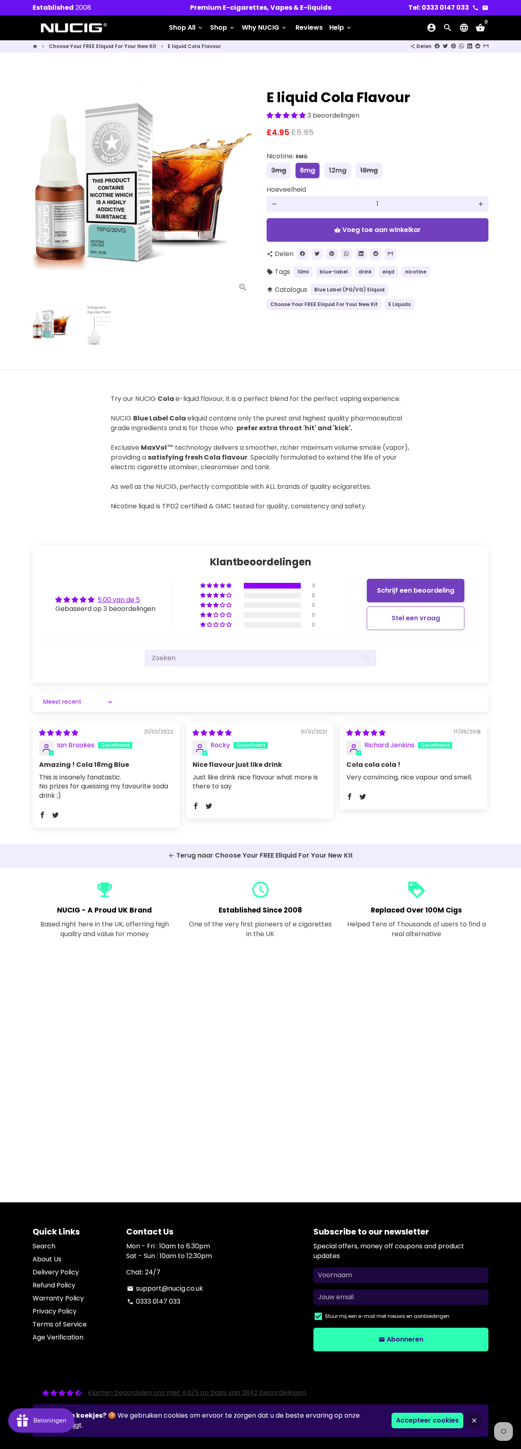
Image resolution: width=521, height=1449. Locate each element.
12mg (337, 170)
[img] (58, 733)
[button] (287, 115)
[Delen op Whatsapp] (461, 46)
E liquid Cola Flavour (194, 46)
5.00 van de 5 (119, 599)
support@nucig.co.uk (165, 1288)
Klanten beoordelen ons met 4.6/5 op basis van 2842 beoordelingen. (197, 1392)
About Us (47, 1259)
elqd (388, 271)
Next (243, 188)
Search (44, 1246)
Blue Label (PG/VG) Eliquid (349, 289)
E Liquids (399, 304)
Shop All (186, 27)
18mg (369, 170)
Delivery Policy (56, 1272)
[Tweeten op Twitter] (445, 46)
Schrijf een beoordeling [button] (415, 590)
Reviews (309, 27)
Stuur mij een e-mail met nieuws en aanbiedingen (387, 1316)
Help (340, 27)
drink (365, 271)
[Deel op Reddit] (477, 46)
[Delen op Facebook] (437, 46)
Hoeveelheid (286, 189)
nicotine (415, 271)
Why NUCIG (264, 27)
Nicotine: (287, 156)
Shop (222, 27)
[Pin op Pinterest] (453, 46)
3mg (278, 170)
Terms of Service (60, 1324)
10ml (303, 271)
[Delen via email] (486, 46)
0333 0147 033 (153, 1301)
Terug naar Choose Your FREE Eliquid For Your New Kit (260, 855)
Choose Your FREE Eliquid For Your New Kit (102, 46)
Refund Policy (54, 1285)
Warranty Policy (58, 1298)
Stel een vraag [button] (416, 618)
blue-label (334, 271)
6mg (307, 170)
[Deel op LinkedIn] (469, 46)
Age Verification (58, 1337)
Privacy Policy (55, 1311)
